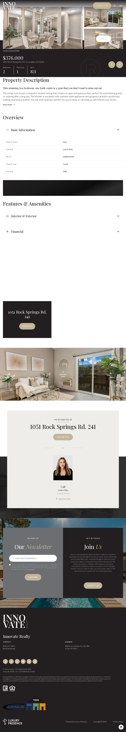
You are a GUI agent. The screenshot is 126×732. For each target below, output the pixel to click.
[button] (93, 585)
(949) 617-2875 (9, 646)
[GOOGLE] (34, 661)
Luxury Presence (81, 722)
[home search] (114, 5)
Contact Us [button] (102, 6)
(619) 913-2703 (64, 499)
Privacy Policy (30, 569)
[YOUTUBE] (23, 661)
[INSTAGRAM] (11, 661)
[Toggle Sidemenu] (120, 5)
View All (103, 39)
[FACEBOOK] (5, 661)
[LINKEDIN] (17, 661)
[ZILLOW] (29, 661)
